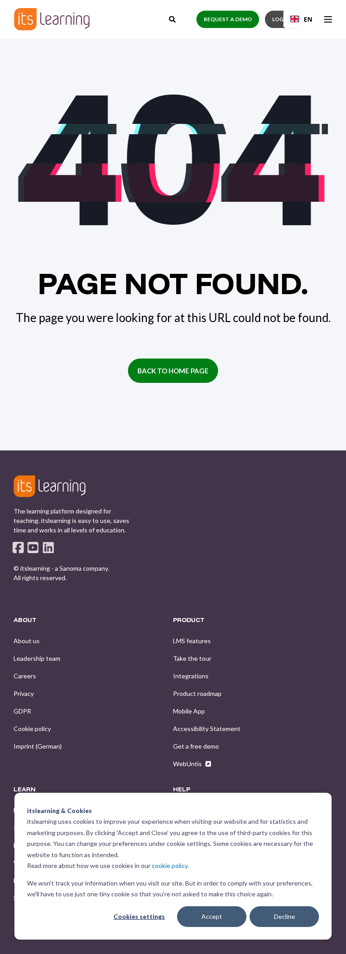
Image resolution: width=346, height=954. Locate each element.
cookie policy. (170, 865)
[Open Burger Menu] (328, 19)
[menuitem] (27, 640)
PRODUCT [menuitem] (189, 620)
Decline (284, 916)
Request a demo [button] (228, 19)
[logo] (50, 486)
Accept (211, 916)
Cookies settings (139, 916)
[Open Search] (173, 18)
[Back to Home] (52, 19)
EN (308, 19)
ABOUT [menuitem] (25, 620)
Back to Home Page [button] (173, 371)
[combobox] (301, 19)
